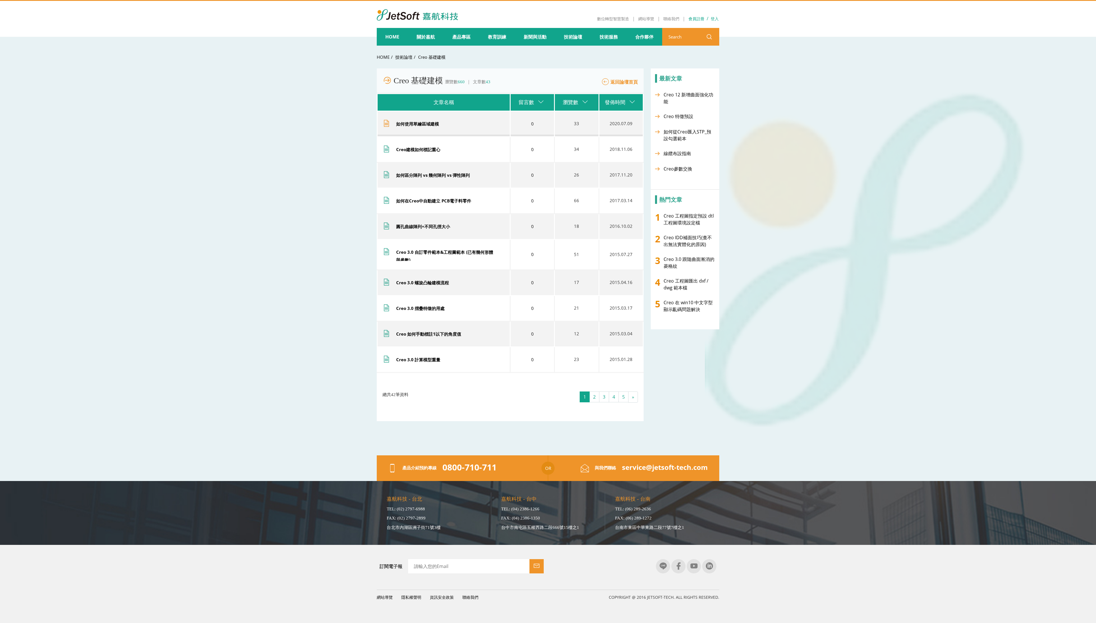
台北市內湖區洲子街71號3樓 (414, 527)
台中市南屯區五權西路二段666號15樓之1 (540, 527)
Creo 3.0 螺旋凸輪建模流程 (422, 282)
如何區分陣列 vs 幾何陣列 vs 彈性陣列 (433, 175)
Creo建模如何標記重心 (418, 149)
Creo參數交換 (678, 169)
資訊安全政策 (442, 597)
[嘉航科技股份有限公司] (417, 11)
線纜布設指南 (677, 153)
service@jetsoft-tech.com (665, 467)
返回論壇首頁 (624, 82)
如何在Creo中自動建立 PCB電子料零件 (433, 201)
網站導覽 (385, 597)
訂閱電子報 (391, 566)
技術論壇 (403, 57)
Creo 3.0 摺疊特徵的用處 (420, 308)
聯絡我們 (470, 597)
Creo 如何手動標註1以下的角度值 (428, 334)
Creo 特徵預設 (678, 116)
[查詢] (709, 37)
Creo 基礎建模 (432, 57)
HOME (383, 57)
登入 (715, 18)
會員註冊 (696, 18)
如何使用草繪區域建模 (417, 124)
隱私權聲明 (411, 597)
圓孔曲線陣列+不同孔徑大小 (423, 226)
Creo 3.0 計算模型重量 (418, 359)
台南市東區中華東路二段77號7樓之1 (649, 527)
